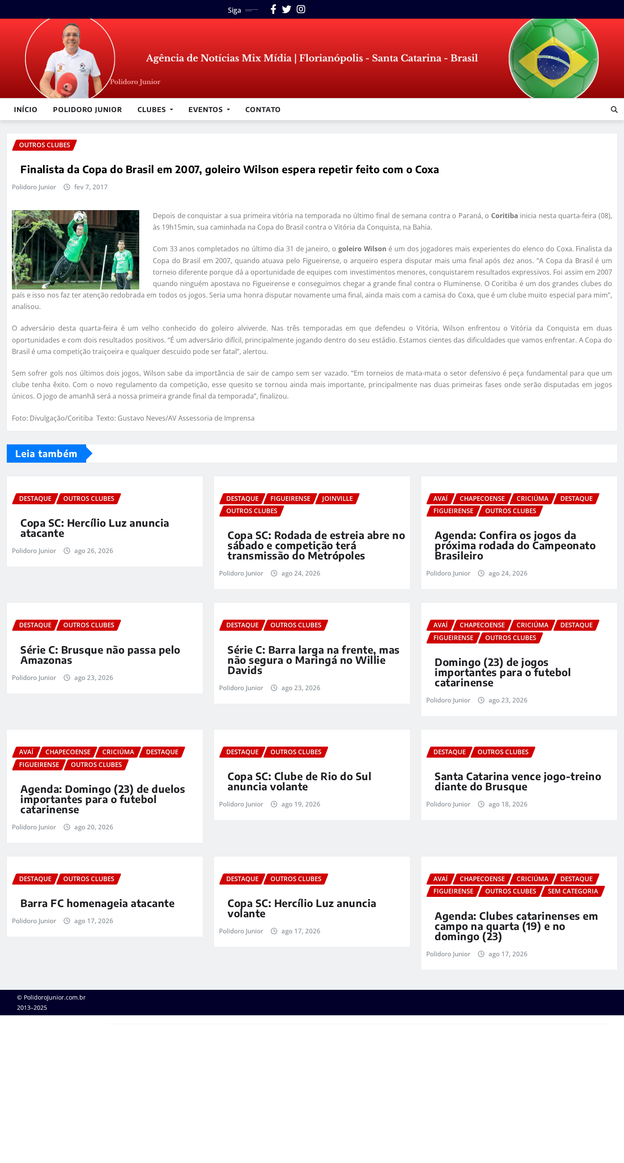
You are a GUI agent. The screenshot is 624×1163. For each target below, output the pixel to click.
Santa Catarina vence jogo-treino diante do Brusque (518, 781)
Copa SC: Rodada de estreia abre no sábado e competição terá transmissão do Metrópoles (316, 545)
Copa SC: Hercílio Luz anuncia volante (302, 907)
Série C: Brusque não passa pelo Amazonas (100, 654)
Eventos (206, 109)
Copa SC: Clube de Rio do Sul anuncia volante (299, 781)
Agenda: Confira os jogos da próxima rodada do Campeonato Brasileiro (515, 545)
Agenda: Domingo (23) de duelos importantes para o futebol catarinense (102, 798)
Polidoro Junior (87, 109)
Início (26, 109)
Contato (263, 109)
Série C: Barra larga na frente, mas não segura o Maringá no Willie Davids (314, 659)
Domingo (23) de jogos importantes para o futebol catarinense (503, 671)
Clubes (153, 109)
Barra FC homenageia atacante (97, 902)
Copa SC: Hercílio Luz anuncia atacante (94, 527)
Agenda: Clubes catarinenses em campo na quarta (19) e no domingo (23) (516, 925)
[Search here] (614, 109)
